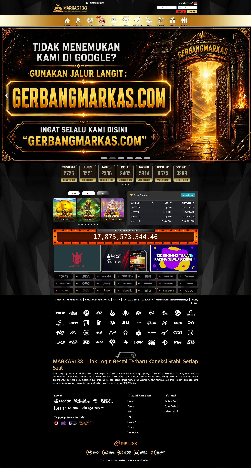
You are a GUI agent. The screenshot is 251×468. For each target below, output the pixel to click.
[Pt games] (86, 332)
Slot (129, 411)
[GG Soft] (125, 313)
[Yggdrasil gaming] (112, 342)
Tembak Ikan (133, 432)
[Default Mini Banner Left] (77, 258)
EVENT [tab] (88, 193)
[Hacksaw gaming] (138, 342)
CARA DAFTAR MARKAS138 (69, 299)
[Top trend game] (99, 322)
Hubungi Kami (171, 411)
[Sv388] (191, 342)
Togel (130, 416)
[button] (104, 158)
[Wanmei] (151, 313)
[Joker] (151, 332)
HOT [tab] (103, 193)
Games (130, 427)
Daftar (192, 11)
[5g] (99, 332)
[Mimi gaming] (73, 342)
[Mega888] (151, 342)
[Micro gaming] (178, 313)
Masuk (181, 11)
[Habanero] (138, 332)
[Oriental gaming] (151, 322)
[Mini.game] (73, 322)
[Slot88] (60, 342)
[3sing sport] (99, 313)
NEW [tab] (74, 193)
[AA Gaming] (73, 332)
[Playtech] (138, 313)
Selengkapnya (188, 195)
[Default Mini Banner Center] (125, 258)
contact (116, 299)
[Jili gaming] (125, 322)
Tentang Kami (171, 400)
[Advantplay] (112, 332)
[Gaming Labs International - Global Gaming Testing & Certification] (108, 402)
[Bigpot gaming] (112, 322)
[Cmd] (73, 313)
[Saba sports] (86, 313)
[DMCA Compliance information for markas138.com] (125, 355)
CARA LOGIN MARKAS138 (97, 299)
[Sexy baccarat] (164, 313)
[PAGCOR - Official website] (63, 402)
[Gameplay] (191, 313)
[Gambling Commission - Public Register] (83, 402)
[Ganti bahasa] (195, 3)
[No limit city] (99, 342)
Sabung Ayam (133, 421)
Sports (130, 400)
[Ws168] (178, 342)
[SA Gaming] (138, 322)
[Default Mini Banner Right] (174, 258)
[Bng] (191, 332)
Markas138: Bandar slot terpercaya (172, 299)
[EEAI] (178, 322)
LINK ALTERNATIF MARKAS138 (138, 299)
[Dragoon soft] (125, 342)
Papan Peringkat (172, 406)
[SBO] (60, 313)
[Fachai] (86, 342)
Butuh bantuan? (185, 3)
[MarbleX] (164, 322)
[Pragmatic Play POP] (60, 332)
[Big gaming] (86, 322)
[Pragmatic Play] (112, 313)
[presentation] (6, 95)
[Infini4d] (164, 342)
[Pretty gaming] (60, 322)
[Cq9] (178, 332)
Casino (130, 406)
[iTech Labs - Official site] (96, 402)
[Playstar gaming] (164, 332)
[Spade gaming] (125, 332)
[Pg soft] (191, 322)
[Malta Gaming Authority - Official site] (94, 409)
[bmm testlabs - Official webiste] (68, 409)
